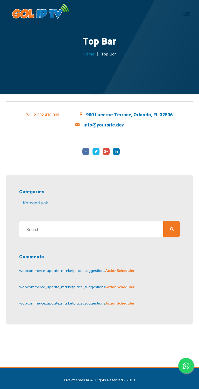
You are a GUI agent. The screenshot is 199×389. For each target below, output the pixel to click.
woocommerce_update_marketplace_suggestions (62, 270)
